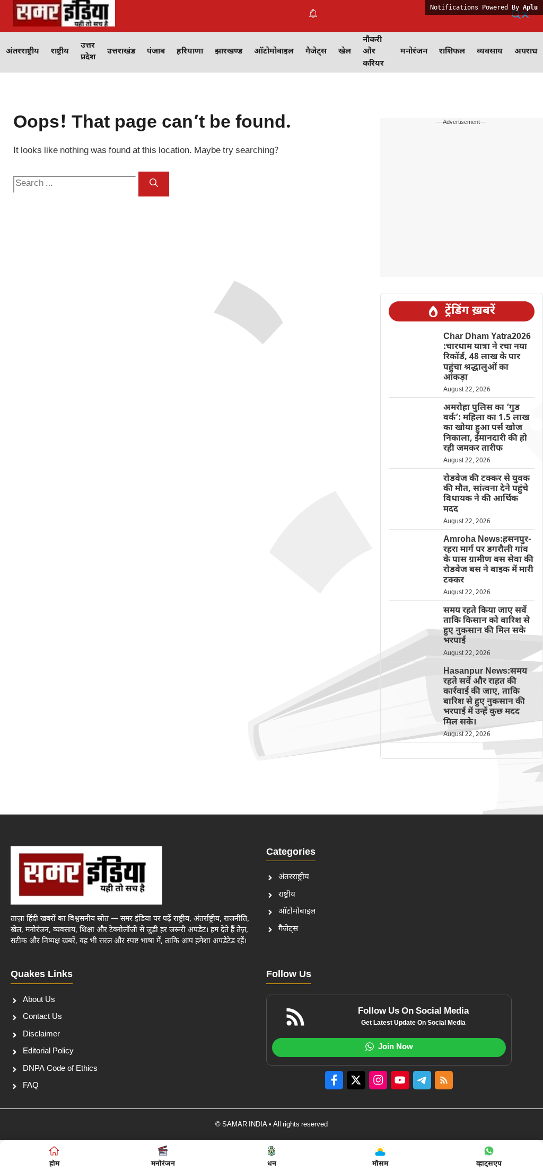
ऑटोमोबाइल (274, 52)
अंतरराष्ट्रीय (22, 52)
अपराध (525, 52)
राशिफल (452, 52)
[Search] (153, 184)
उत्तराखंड (121, 52)
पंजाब (156, 52)
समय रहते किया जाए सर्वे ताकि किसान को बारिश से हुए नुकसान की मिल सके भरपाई (486, 626)
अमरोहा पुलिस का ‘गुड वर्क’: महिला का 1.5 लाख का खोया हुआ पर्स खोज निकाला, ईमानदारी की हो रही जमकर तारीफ (486, 428)
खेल (344, 52)
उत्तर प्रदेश (88, 52)
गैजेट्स (316, 52)
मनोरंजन (413, 52)
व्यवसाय (490, 52)
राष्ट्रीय (60, 52)
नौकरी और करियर (373, 52)
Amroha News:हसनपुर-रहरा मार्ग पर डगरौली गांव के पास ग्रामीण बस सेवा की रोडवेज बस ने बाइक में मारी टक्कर (488, 560)
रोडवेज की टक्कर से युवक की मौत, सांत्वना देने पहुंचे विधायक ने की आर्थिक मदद (486, 494)
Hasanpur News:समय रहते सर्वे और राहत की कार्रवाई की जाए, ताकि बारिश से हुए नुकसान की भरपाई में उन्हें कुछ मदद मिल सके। (485, 697)
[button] (521, 16)
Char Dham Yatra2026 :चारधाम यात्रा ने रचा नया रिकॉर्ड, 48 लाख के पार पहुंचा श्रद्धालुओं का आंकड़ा (487, 357)
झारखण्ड (228, 52)
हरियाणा (190, 52)
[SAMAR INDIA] (64, 16)
